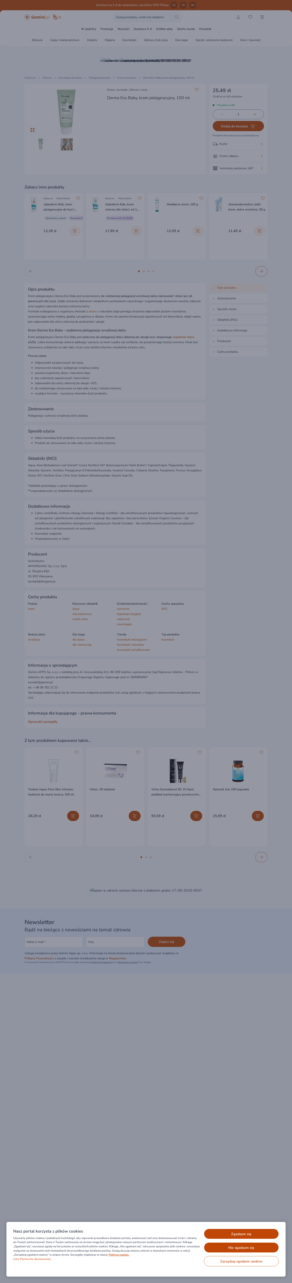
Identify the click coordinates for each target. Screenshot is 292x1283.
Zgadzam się (241, 1234)
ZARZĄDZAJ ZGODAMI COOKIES (241, 1261)
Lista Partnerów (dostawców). (32, 1259)
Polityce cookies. (119, 1255)
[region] (146, 1249)
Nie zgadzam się (241, 1247)
